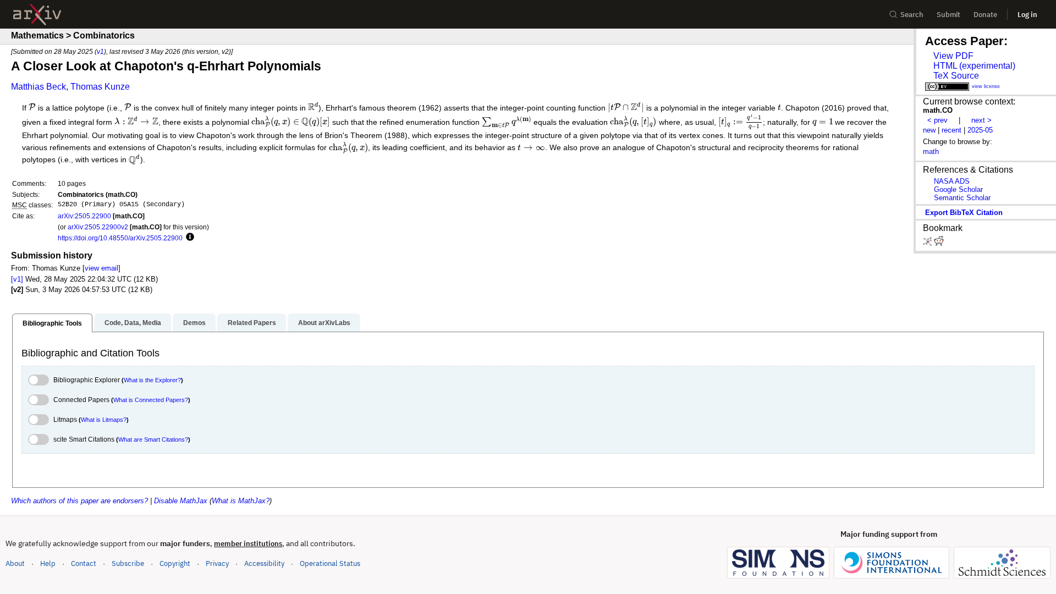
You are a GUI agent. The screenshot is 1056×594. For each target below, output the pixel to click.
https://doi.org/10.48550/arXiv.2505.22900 (120, 237)
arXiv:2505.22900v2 (98, 226)
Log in (1027, 14)
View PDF (953, 56)
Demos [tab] (194, 323)
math (931, 151)
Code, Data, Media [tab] (133, 323)
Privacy (217, 563)
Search (911, 14)
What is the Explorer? (152, 380)
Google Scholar (958, 189)
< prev (937, 120)
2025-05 (980, 130)
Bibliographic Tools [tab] (52, 323)
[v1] (17, 279)
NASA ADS (952, 181)
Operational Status (330, 563)
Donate (985, 14)
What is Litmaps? (104, 419)
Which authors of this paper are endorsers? (79, 501)
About (15, 563)
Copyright (175, 563)
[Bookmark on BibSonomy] (928, 243)
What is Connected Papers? (150, 400)
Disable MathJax (180, 501)
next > (981, 120)
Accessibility (264, 563)
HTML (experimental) (974, 65)
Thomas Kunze (100, 86)
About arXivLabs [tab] (324, 323)
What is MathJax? (241, 501)
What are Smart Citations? (153, 439)
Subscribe (128, 563)
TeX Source (956, 75)
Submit (948, 14)
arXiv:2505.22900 (84, 215)
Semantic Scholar (962, 198)
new (929, 130)
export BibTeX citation (964, 212)
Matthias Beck (38, 86)
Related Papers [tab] (252, 323)
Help (48, 563)
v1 (100, 51)
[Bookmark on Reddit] (939, 243)
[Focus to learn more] (188, 238)
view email (101, 268)
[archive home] (37, 14)
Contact (83, 563)
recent (951, 130)
